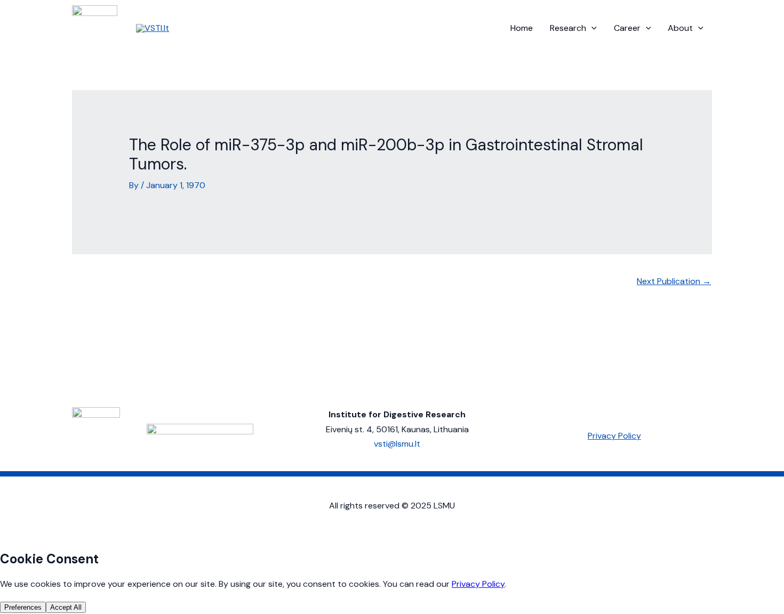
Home (521, 28)
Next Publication (674, 281)
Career (627, 28)
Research (568, 28)
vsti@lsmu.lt (397, 443)
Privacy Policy (614, 435)
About (680, 28)
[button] (591, 28)
